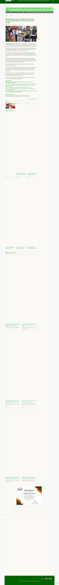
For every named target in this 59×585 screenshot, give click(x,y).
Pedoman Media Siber (14, 12)
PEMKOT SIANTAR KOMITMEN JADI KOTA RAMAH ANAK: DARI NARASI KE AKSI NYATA (18, 87)
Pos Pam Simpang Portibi (15, 78)
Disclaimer (7, 12)
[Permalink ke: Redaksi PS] (6, 24)
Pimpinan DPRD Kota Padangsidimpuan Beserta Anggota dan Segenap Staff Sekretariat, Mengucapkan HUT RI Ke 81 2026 (19, 82)
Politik (19, 8)
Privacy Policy (21, 12)
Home (7, 8)
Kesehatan (27, 8)
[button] (51, 2)
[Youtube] (47, 579)
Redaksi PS (8, 24)
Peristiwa (45, 8)
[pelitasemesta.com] (9, 5)
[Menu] (6, 2)
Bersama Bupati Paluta (9, 94)
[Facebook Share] (29, 99)
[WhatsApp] (51, 579)
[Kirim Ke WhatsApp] (36, 99)
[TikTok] (52, 578)
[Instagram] (46, 579)
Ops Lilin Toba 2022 (28, 59)
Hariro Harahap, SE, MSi (30, 48)
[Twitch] (49, 579)
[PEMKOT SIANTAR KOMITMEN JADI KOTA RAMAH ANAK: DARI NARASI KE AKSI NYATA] (10, 211)
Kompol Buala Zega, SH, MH (29, 52)
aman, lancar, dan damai (15, 74)
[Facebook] (42, 579)
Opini (49, 8)
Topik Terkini (11, 8)
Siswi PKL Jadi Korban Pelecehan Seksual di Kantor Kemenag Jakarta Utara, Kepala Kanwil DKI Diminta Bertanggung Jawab (20, 89)
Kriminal (38, 8)
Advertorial (8, 10)
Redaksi (25, 12)
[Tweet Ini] (30, 99)
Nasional (15, 8)
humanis (23, 64)
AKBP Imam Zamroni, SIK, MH (27, 44)
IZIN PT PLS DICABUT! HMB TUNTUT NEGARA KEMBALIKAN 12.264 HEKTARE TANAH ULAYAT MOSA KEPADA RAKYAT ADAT (20, 86)
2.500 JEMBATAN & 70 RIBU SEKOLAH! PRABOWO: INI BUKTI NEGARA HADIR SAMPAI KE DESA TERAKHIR (18, 0)
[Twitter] (44, 579)
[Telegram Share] (34, 99)
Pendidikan (23, 8)
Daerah (42, 8)
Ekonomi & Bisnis (33, 8)
